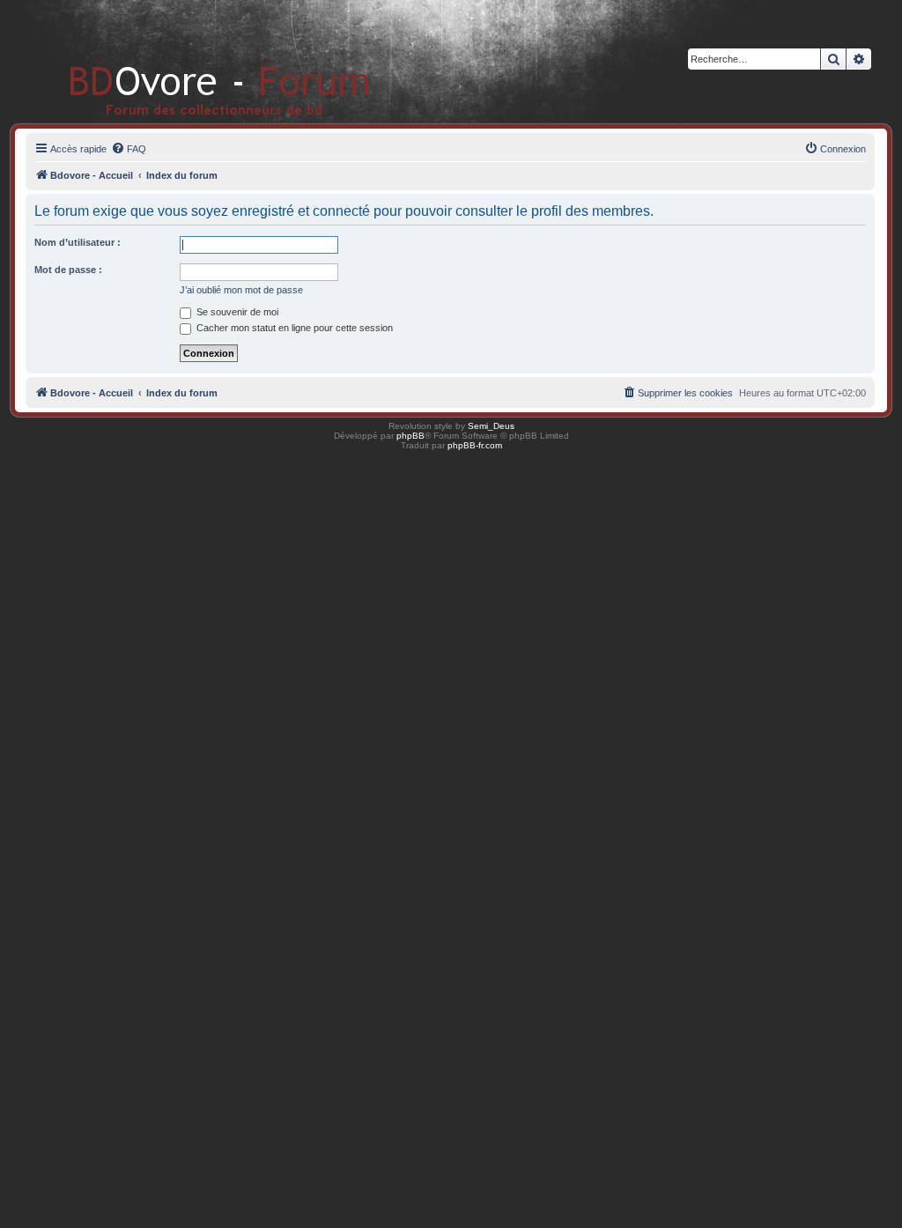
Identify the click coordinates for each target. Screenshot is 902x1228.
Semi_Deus (491, 426)
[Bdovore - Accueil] (193, 61)
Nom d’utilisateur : (77, 242)
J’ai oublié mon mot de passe (241, 290)
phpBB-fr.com (474, 445)
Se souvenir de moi (236, 312)
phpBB (410, 435)
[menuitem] (128, 148)
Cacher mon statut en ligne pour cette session (293, 327)
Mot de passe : (68, 269)
